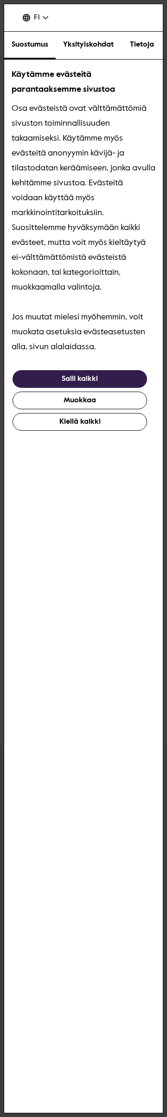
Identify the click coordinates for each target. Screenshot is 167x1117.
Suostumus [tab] (30, 44)
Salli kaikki (80, 379)
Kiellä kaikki (80, 422)
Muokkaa (80, 400)
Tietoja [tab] (142, 44)
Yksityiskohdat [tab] (88, 44)
